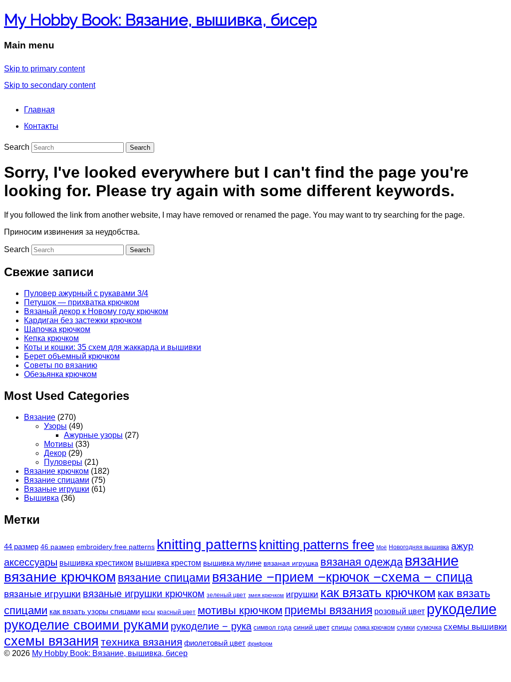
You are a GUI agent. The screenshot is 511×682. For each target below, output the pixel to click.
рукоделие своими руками (86, 625)
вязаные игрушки (42, 593)
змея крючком (266, 595)
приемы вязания (328, 610)
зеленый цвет (226, 595)
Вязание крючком (56, 471)
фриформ (260, 644)
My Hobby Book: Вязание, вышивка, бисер (160, 19)
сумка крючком (374, 627)
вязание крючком (60, 577)
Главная (39, 109)
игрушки (302, 594)
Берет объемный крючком (72, 356)
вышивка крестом (168, 563)
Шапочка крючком (57, 329)
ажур (462, 546)
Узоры (55, 426)
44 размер (21, 546)
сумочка (429, 627)
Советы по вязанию (60, 365)
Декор (55, 453)
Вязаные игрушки (56, 489)
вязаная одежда (361, 562)
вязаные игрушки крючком (144, 593)
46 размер (57, 547)
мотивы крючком (240, 610)
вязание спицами (164, 577)
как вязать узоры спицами (94, 612)
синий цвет (311, 627)
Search (16, 147)
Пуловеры (63, 462)
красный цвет (176, 612)
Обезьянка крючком (60, 374)
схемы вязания (51, 641)
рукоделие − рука (211, 626)
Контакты (41, 126)
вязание (432, 561)
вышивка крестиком (96, 563)
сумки (406, 627)
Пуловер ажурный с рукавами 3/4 (86, 293)
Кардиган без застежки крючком (83, 320)
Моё (381, 547)
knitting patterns (207, 544)
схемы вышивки (475, 627)
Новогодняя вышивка (419, 547)
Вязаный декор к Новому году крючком (96, 311)
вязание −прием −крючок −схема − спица (342, 577)
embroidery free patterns (115, 547)
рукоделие (462, 609)
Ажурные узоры (93, 435)
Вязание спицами (56, 480)
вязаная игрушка (290, 563)
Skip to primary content (44, 68)
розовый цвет (399, 611)
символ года (272, 627)
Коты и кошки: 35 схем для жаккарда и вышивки (112, 347)
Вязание (39, 417)
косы (148, 612)
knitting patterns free (316, 544)
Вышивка (41, 498)
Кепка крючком (51, 338)
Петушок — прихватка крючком (81, 302)
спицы (341, 627)
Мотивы (58, 444)
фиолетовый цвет (215, 643)
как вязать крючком (378, 592)
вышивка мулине (232, 563)
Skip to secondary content (49, 85)
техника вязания (141, 642)
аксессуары (30, 562)
